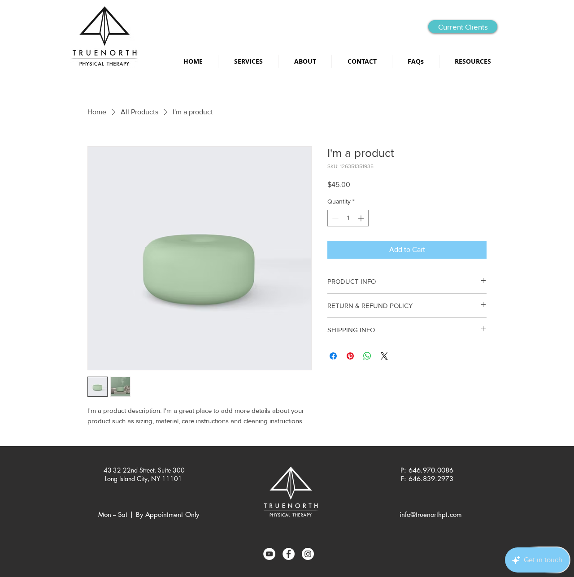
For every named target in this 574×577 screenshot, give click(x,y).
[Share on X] (384, 356)
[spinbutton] (348, 218)
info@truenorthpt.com (431, 514)
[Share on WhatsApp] (367, 356)
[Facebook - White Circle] (289, 554)
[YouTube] (269, 554)
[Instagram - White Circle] (308, 554)
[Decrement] (334, 218)
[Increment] (361, 218)
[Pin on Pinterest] (350, 356)
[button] (472, 61)
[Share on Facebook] (333, 356)
